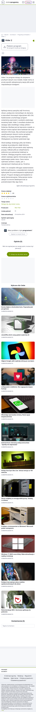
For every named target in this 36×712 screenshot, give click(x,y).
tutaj (3, 710)
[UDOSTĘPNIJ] (3, 53)
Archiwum (13, 34)
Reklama (6, 678)
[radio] (2, 193)
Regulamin (28, 676)
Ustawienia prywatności (18, 680)
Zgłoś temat (14, 678)
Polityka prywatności (26, 678)
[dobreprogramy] (13, 2)
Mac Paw (17, 208)
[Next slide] (31, 65)
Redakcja (20, 676)
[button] (33, 2)
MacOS (6, 34)
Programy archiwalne (24, 34)
